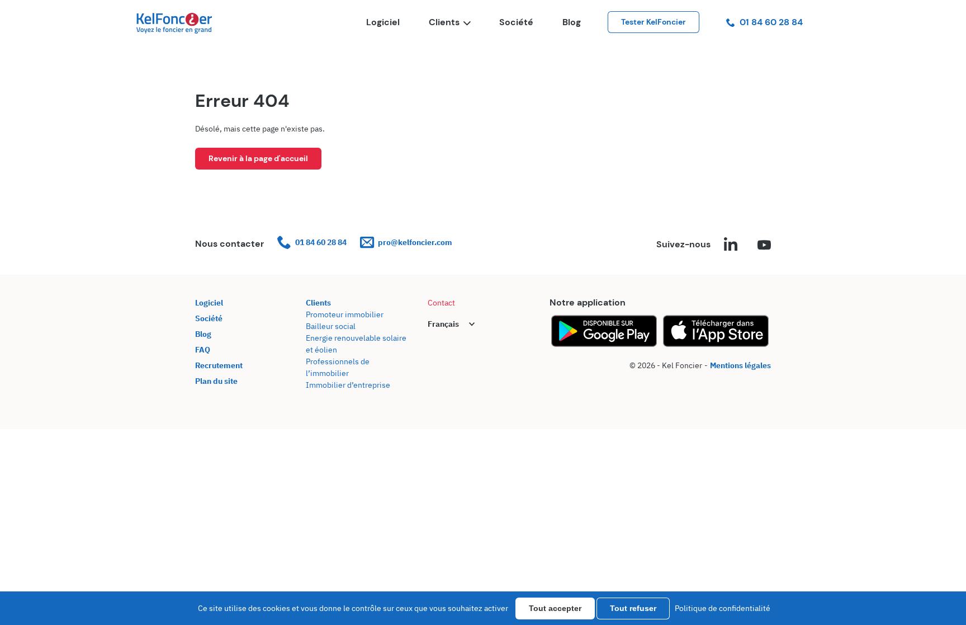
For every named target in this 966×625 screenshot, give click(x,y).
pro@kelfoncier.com (415, 242)
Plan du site (216, 381)
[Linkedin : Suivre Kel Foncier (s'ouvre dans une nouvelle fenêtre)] (730, 246)
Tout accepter (555, 608)
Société (516, 22)
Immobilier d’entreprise (348, 385)
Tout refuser (633, 608)
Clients (444, 22)
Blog (571, 22)
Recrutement (219, 365)
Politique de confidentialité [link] (722, 608)
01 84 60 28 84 (771, 22)
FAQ (202, 350)
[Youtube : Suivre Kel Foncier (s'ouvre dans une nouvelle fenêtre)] (764, 246)
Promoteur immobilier (344, 314)
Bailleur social (331, 326)
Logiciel (383, 22)
